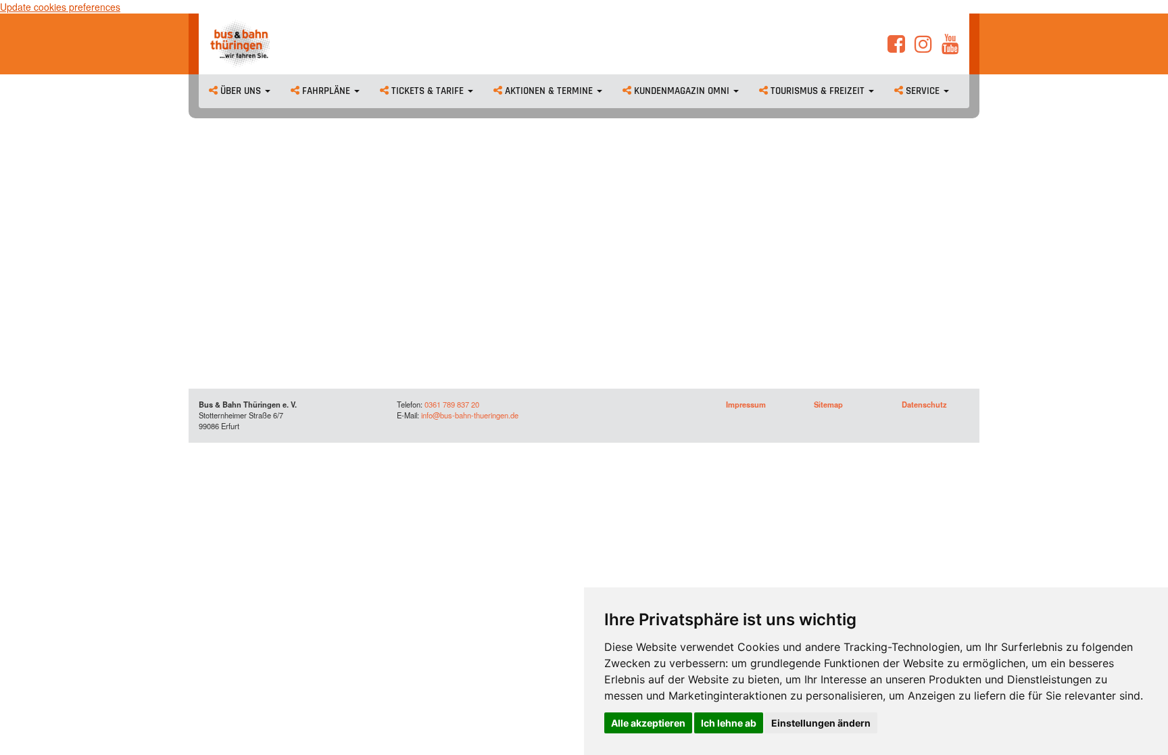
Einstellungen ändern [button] (821, 723)
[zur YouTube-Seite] (950, 47)
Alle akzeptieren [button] (648, 723)
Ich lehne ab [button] (728, 723)
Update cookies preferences (60, 7)
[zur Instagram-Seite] (923, 47)
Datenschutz (924, 404)
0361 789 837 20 (451, 404)
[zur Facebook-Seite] (896, 47)
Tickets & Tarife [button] (427, 90)
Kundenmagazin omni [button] (681, 90)
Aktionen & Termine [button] (548, 90)
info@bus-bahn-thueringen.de (469, 415)
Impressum (746, 404)
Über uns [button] (241, 90)
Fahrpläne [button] (326, 90)
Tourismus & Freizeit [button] (817, 90)
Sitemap (828, 404)
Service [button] (922, 90)
